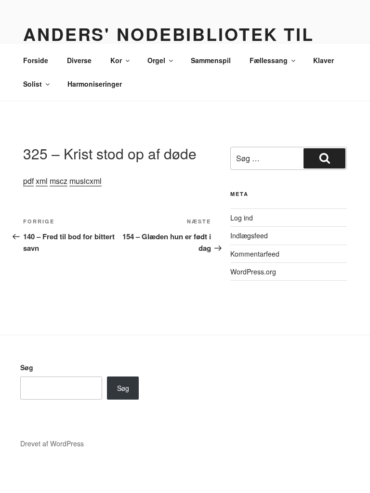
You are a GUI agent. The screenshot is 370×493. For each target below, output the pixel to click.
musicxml (85, 180)
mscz (58, 180)
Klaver (323, 60)
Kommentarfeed (254, 254)
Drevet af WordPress (52, 443)
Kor (116, 60)
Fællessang (269, 60)
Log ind (241, 217)
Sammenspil (211, 60)
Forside (35, 60)
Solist (32, 84)
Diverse (79, 60)
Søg (26, 367)
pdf (28, 180)
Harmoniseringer (94, 84)
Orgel (156, 60)
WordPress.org (253, 271)
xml (42, 180)
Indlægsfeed (249, 235)
